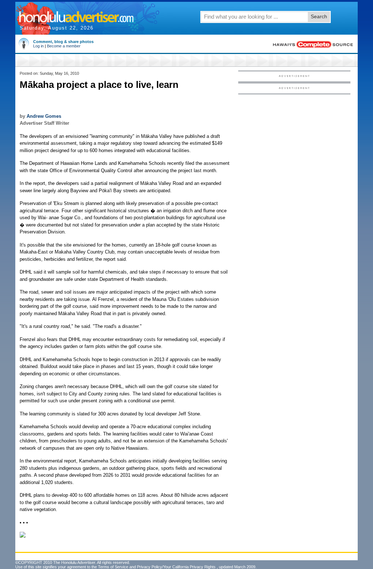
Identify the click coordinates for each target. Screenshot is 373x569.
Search (319, 16)
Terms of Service (113, 567)
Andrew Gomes (44, 116)
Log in (38, 46)
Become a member (64, 46)
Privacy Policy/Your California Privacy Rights (176, 567)
